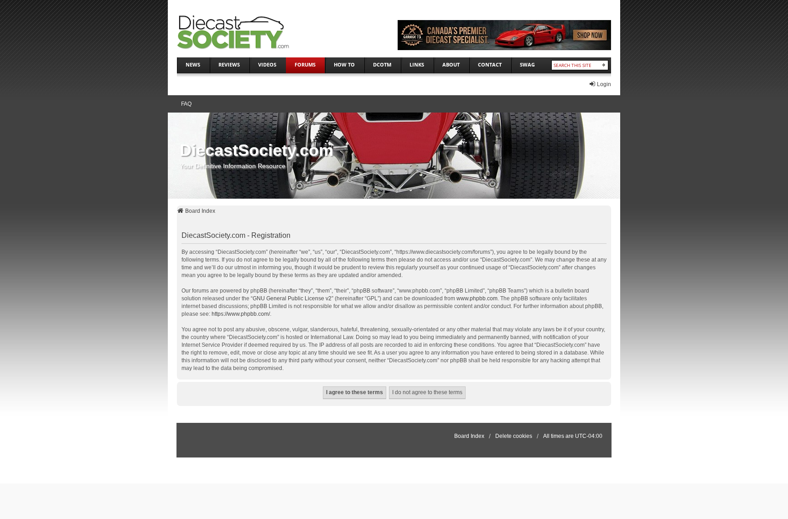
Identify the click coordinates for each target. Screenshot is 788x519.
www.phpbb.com (477, 298)
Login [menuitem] (604, 84)
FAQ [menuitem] (186, 104)
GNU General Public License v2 (292, 298)
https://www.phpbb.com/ (241, 314)
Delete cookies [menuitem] (513, 436)
